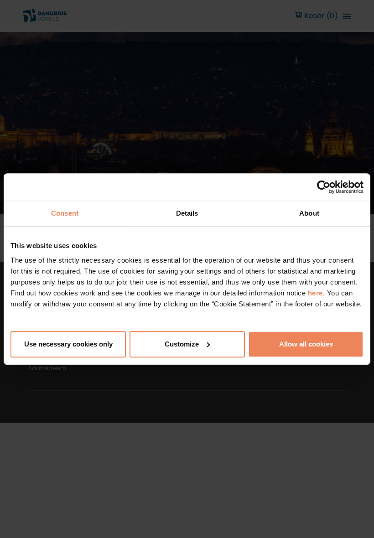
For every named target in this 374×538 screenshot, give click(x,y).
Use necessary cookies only (68, 344)
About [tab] (309, 213)
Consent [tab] (64, 213)
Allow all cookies (306, 344)
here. (317, 293)
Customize (182, 344)
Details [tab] (187, 213)
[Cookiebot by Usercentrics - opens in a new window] (324, 187)
